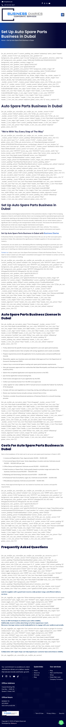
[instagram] (6, 676)
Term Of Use (39, 713)
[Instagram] (44, 3)
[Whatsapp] (61, 722)
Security (61, 713)
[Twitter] (47, 3)
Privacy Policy (51, 713)
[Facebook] (42, 3)
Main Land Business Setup (56, 674)
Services (36, 675)
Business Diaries (51, 233)
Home (36, 670)
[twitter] (10, 676)
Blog (35, 677)
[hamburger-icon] (62, 14)
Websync (14, 723)
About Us (37, 673)
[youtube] (49, 3)
